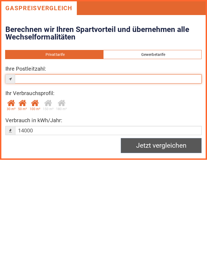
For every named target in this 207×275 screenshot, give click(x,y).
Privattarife (54, 54)
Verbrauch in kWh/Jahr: (33, 120)
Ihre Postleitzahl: (25, 69)
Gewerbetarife (152, 54)
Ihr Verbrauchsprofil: (29, 93)
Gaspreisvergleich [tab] (39, 8)
